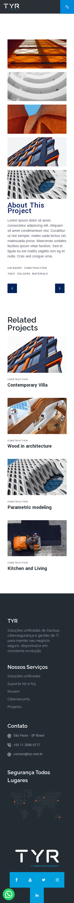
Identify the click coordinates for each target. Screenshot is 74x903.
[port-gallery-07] (37, 55)
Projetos (14, 707)
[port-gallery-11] (37, 186)
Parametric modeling (29, 507)
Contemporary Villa (27, 385)
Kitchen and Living (27, 568)
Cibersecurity (18, 699)
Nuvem (13, 691)
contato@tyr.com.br (28, 754)
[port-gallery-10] (37, 121)
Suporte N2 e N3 (21, 684)
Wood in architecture (29, 446)
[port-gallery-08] (37, 88)
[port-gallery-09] (37, 153)
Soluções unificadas (23, 676)
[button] (9, 894)
